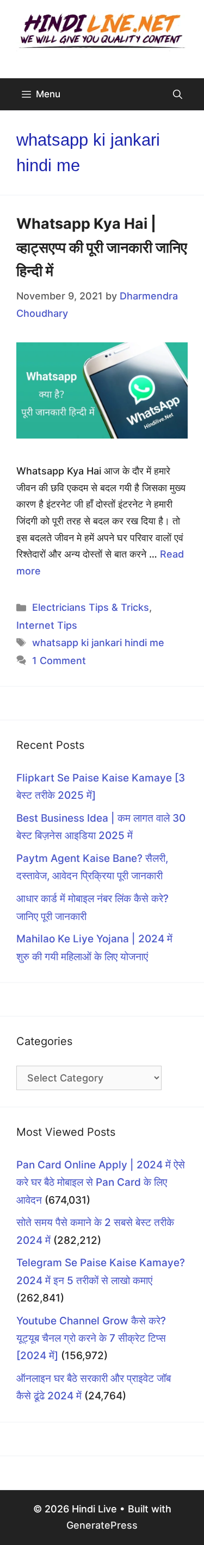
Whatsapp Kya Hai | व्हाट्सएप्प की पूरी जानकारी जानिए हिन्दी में (101, 247)
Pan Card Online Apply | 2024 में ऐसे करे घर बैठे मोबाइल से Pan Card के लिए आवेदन (100, 1182)
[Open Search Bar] (177, 94)
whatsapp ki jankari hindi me (98, 642)
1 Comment (59, 660)
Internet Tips (46, 625)
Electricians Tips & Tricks (90, 607)
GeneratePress (102, 1525)
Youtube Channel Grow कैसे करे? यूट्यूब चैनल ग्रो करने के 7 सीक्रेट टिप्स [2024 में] (91, 1338)
